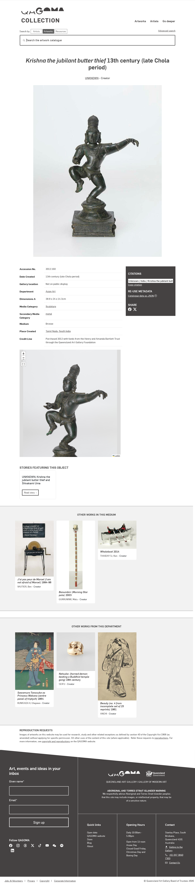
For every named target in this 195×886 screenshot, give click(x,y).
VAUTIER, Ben (24, 586)
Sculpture (51, 306)
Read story (29, 492)
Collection (40, 20)
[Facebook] (129, 309)
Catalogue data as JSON (141, 295)
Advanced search (166, 30)
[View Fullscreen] (23, 364)
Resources (61, 31)
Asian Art (51, 291)
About (90, 846)
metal (49, 313)
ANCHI (103, 713)
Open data (92, 832)
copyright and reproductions (56, 741)
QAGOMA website (96, 835)
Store (89, 839)
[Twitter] (135, 309)
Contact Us (174, 862)
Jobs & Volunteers (14, 880)
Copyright (44, 880)
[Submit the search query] (21, 40)
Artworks (140, 21)
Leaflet (117, 456)
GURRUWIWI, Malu (68, 599)
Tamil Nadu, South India (58, 331)
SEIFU (62, 683)
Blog (89, 842)
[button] (23, 353)
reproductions (161, 737)
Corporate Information (65, 880)
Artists (154, 21)
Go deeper (169, 21)
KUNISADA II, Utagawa (28, 702)
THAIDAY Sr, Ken (108, 555)
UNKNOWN (91, 78)
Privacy (31, 880)
